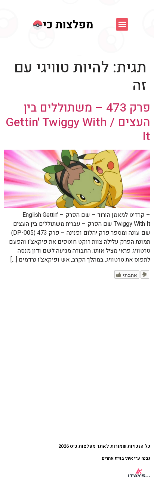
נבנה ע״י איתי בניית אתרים (126, 458)
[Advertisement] (77, 359)
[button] (122, 24)
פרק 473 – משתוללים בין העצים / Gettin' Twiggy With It (78, 122)
